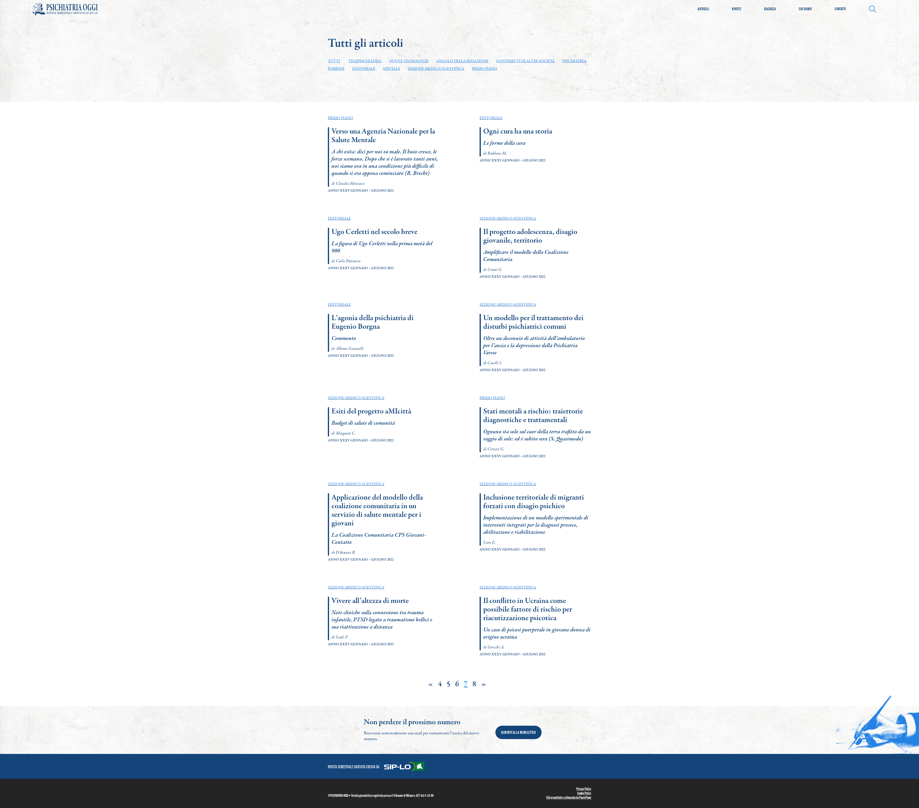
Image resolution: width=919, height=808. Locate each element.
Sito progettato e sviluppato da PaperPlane (568, 797)
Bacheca (770, 8)
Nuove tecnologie (409, 61)
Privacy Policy (583, 788)
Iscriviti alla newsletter (518, 732)
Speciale (391, 69)
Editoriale (363, 69)
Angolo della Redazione (462, 61)
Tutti (334, 61)
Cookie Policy (584, 793)
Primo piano (484, 69)
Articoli (703, 8)
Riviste (736, 8)
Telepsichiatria (364, 61)
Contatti (840, 8)
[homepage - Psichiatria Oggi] (70, 9)
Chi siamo (805, 8)
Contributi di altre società (525, 61)
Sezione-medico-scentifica (436, 69)
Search (874, 8)
